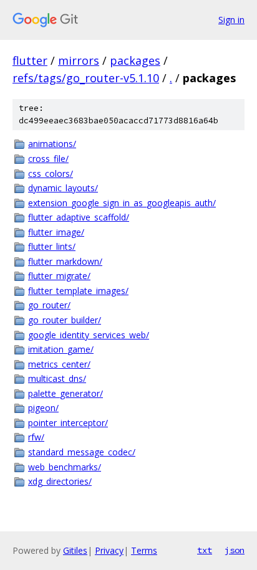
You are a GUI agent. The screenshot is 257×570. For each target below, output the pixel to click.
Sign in (231, 20)
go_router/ (49, 305)
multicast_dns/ (57, 378)
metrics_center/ (59, 364)
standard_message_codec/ (81, 452)
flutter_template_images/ (78, 291)
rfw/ (36, 437)
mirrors (78, 60)
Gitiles (75, 550)
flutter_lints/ (51, 246)
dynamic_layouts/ (63, 188)
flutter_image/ (56, 232)
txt (204, 550)
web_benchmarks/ (64, 467)
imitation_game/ (61, 349)
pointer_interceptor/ (68, 423)
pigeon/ (43, 408)
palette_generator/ (65, 393)
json (235, 550)
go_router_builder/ (64, 320)
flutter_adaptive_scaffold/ (78, 217)
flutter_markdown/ (65, 261)
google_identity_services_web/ (88, 335)
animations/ (52, 144)
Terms (144, 550)
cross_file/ (48, 158)
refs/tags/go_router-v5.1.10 (85, 77)
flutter (29, 60)
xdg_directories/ (60, 481)
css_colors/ (50, 173)
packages (135, 60)
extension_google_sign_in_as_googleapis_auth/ (122, 203)
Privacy (109, 550)
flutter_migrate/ (59, 276)
